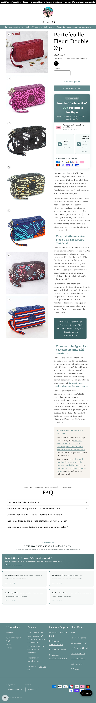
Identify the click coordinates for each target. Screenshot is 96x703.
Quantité (57, 69)
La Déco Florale (78, 658)
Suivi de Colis (77, 664)
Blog (73, 632)
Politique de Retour (58, 649)
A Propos (75, 669)
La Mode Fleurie (78, 638)
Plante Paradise (17, 697)
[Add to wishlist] (56, 63)
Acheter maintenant (72, 88)
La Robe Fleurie (78, 653)
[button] (4, 14)
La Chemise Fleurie (80, 648)
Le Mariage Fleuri (79, 643)
